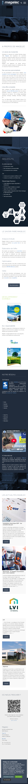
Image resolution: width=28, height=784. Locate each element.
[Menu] (24, 3)
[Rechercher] (20, 3)
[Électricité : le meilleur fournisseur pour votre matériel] (14, 558)
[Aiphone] (14, 653)
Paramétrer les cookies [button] (8, 776)
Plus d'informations (14, 285)
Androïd (15, 720)
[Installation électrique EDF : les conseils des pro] (14, 510)
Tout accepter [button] (18, 776)
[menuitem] (20, 3)
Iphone (12, 720)
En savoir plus (7, 779)
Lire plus (6, 541)
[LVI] (14, 606)
